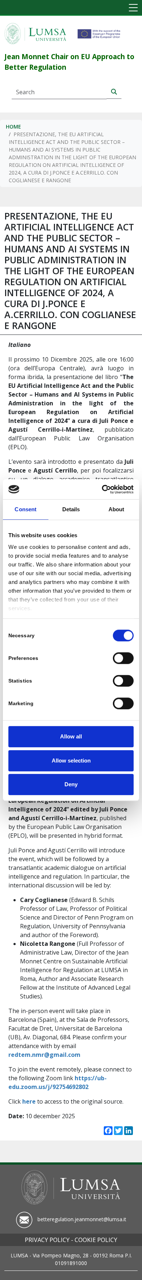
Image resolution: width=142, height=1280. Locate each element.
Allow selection (71, 760)
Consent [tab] (25, 509)
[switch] (123, 658)
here (29, 1101)
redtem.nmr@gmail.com (44, 1055)
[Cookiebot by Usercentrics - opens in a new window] (102, 489)
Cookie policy (96, 1240)
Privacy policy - (49, 1240)
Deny (71, 784)
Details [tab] (71, 509)
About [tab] (117, 509)
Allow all (71, 736)
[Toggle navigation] (133, 8)
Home (13, 126)
